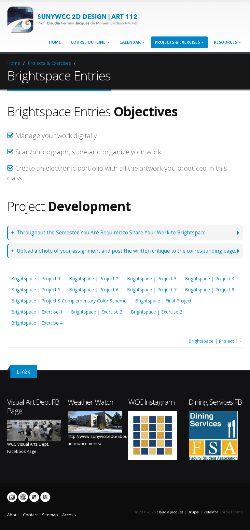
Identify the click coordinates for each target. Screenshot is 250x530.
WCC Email (23, 497)
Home (55, 42)
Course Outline (88, 42)
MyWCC (34, 497)
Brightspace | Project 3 (151, 278)
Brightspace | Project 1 (36, 278)
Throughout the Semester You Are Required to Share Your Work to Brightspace (111, 232)
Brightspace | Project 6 (93, 289)
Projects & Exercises (177, 42)
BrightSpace (12, 497)
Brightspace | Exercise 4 (36, 323)
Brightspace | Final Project (163, 301)
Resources (225, 42)
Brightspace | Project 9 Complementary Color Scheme (69, 301)
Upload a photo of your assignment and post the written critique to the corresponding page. (126, 250)
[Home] (75, 19)
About (13, 515)
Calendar (130, 42)
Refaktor (210, 512)
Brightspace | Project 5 (36, 289)
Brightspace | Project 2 (93, 278)
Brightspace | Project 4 (209, 278)
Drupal (193, 512)
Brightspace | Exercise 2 (96, 312)
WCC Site (45, 497)
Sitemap (50, 515)
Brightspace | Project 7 (151, 289)
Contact (30, 515)
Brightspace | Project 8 (209, 289)
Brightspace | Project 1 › (214, 341)
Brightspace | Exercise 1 (36, 312)
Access (69, 515)
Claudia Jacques (170, 512)
